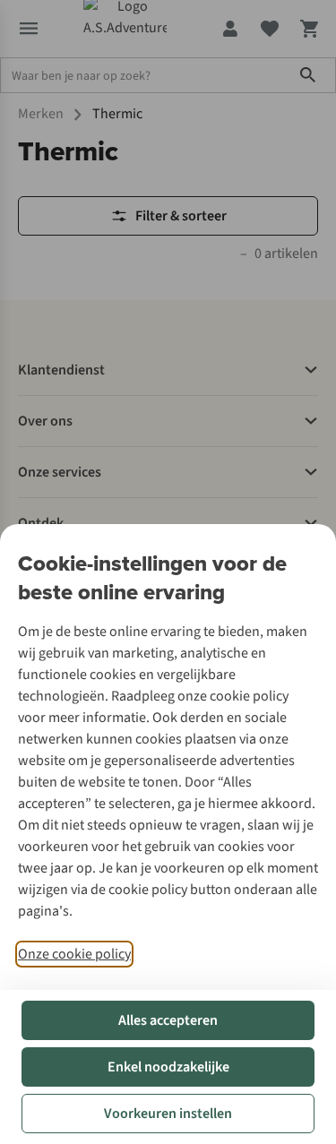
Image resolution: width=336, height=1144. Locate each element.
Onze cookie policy (74, 954)
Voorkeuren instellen (168, 1113)
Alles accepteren (168, 1020)
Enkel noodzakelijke (168, 1067)
